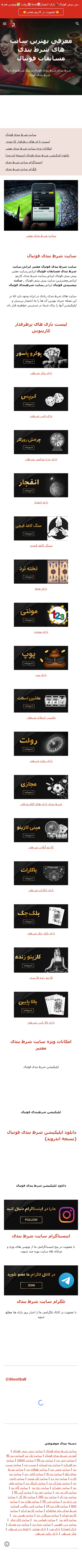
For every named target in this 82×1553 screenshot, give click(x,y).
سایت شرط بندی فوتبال (21, 134)
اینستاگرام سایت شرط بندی (24, 162)
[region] (41, 9)
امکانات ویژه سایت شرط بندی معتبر (29, 148)
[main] (41, 49)
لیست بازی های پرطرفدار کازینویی (28, 141)
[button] (4, 23)
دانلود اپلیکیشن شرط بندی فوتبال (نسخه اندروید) (37, 155)
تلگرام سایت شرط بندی (21, 169)
